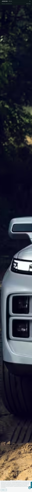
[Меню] (30, 1)
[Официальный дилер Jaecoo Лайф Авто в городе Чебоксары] (5, 1)
